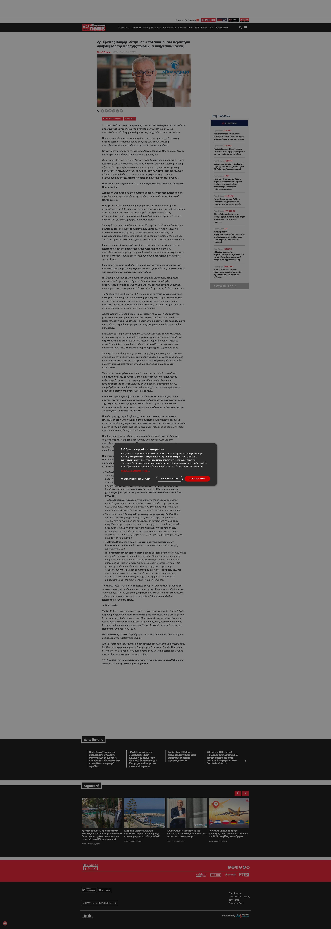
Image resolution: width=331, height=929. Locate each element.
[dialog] (165, 464)
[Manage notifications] (5, 923)
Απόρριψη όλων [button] (169, 478)
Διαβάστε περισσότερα (192, 466)
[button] (165, 471)
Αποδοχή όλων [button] (197, 478)
